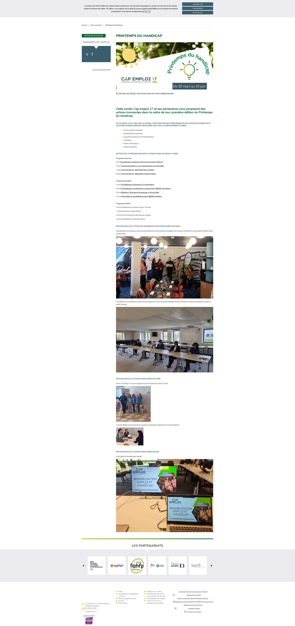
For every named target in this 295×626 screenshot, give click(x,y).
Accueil (84, 25)
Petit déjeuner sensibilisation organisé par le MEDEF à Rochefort (146, 188)
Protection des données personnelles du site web (156, 595)
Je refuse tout (197, 13)
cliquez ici (146, 11)
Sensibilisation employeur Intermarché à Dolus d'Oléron (141, 162)
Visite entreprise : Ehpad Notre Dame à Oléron (138, 174)
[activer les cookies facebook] (87, 54)
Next (211, 565)
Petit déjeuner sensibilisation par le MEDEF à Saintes (141, 196)
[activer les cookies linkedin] (92, 54)
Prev (83, 565)
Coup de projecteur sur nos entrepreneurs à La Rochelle (142, 166)
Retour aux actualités (93, 36)
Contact (121, 601)
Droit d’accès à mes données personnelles (155, 602)
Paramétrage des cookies (156, 598)
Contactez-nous (91, 611)
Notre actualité (96, 25)
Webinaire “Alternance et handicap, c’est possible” (140, 192)
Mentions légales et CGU (127, 598)
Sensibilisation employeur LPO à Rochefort (137, 185)
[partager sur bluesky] (104, 54)
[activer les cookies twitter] (98, 54)
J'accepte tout (197, 4)
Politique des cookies (154, 591)
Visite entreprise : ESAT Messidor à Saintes (137, 170)
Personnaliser (198, 8)
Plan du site (122, 603)
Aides (120, 591)
